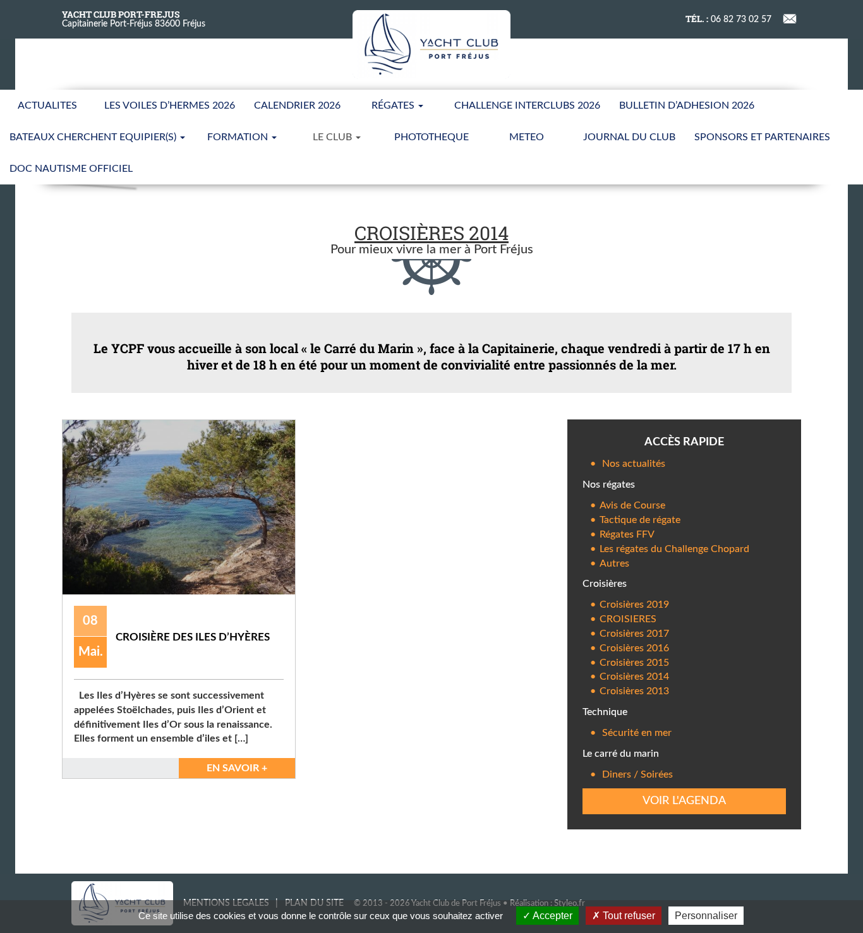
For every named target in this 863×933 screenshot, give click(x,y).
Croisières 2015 (634, 663)
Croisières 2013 (634, 691)
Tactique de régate (640, 520)
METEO (526, 137)
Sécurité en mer (637, 733)
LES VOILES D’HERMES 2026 (169, 105)
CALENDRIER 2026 (297, 105)
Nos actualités (633, 464)
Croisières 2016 (634, 648)
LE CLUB (333, 137)
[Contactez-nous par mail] (790, 17)
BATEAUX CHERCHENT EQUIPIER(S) (94, 137)
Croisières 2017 (634, 634)
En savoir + (237, 768)
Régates (394, 105)
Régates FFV (627, 534)
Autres (614, 563)
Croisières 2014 (634, 676)
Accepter (551, 915)
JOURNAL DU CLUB (629, 137)
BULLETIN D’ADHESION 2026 (686, 105)
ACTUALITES (47, 105)
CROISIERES (628, 619)
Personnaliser (706, 915)
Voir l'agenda (684, 801)
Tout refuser (627, 915)
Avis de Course (632, 505)
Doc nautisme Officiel (71, 169)
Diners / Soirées (637, 774)
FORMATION (238, 137)
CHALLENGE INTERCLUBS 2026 (527, 105)
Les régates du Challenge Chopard (674, 549)
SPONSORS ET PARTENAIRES (762, 137)
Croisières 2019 (634, 604)
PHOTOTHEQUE (431, 137)
